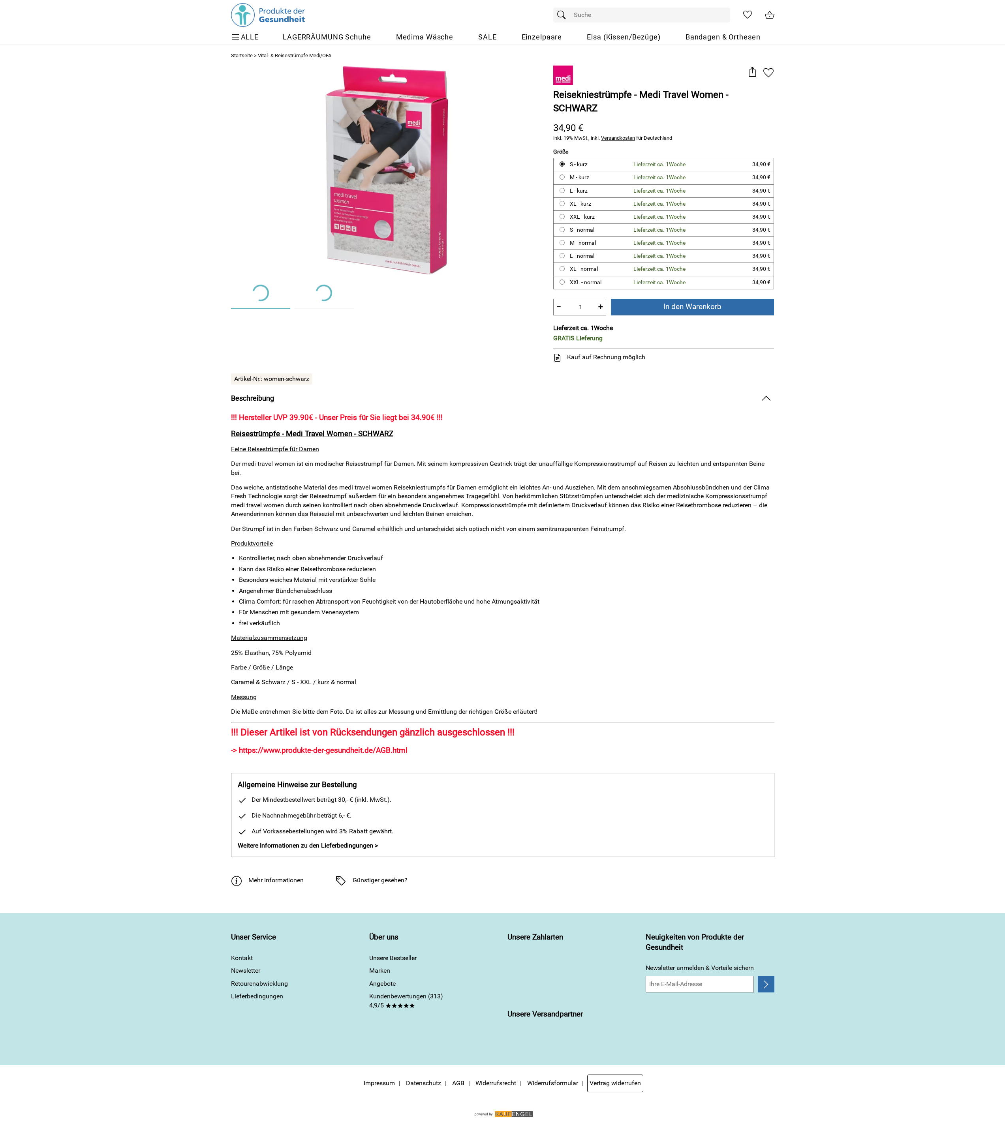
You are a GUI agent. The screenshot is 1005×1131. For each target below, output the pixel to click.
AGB (458, 1083)
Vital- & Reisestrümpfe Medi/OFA (294, 55)
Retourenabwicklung (259, 983)
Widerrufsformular (552, 1083)
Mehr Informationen (276, 880)
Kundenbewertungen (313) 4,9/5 (406, 1000)
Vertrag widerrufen (615, 1083)
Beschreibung (252, 398)
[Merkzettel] (747, 15)
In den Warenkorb (692, 306)
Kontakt (242, 958)
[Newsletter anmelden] (766, 984)
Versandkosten (618, 138)
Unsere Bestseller (393, 958)
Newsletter (245, 970)
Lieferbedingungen (257, 996)
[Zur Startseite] (268, 15)
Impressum (379, 1083)
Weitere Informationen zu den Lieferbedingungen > (308, 845)
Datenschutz (423, 1083)
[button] (752, 72)
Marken (379, 970)
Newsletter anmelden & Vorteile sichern (700, 968)
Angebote (382, 983)
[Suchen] (563, 15)
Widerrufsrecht (495, 1083)
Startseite (242, 55)
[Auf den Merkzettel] (768, 72)
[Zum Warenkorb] (769, 15)
